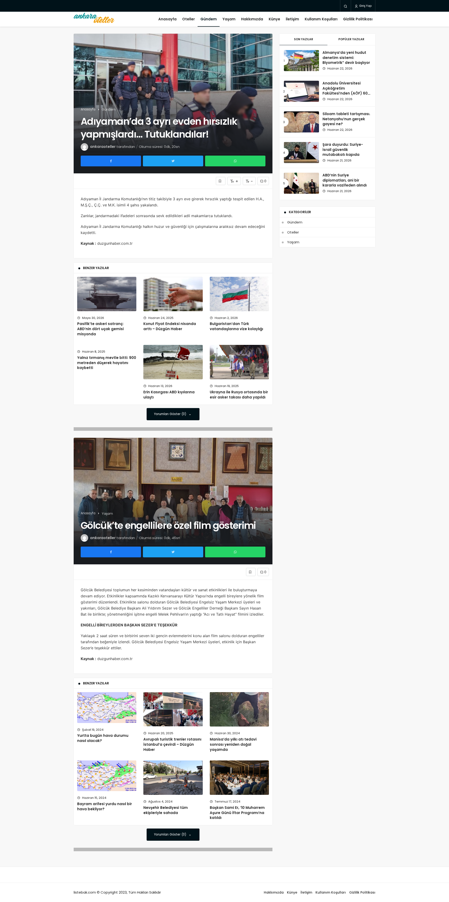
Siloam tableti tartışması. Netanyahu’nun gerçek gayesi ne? (346, 119)
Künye (274, 19)
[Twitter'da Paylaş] (173, 161)
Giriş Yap (365, 6)
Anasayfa (167, 19)
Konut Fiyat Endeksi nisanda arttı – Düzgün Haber (169, 326)
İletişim (292, 19)
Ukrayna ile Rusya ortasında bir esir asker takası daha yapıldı (239, 395)
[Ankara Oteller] (94, 19)
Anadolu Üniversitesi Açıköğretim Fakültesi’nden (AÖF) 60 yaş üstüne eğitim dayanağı (345, 93)
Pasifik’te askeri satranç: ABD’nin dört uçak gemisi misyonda (100, 328)
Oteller (188, 19)
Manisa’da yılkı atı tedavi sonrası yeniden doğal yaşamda (233, 744)
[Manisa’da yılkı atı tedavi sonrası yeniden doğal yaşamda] (239, 709)
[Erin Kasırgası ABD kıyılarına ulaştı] (173, 362)
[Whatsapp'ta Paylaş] (235, 161)
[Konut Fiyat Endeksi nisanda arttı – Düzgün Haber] (173, 294)
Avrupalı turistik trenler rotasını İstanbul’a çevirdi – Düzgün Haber (172, 744)
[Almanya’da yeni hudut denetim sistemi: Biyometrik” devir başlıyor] (301, 60)
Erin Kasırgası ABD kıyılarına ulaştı (169, 395)
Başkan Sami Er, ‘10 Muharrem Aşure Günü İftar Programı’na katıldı (237, 812)
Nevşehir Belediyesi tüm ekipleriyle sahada (165, 810)
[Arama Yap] (345, 6)
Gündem (208, 19)
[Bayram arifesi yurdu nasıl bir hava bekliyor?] (106, 775)
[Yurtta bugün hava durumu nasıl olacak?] (106, 707)
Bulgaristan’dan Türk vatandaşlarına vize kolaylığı (236, 326)
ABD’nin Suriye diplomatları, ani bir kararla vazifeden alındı (344, 180)
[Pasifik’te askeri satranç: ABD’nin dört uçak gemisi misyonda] (106, 294)
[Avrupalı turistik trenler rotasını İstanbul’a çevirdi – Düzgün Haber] (173, 709)
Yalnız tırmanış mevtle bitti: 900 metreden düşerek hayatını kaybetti (106, 362)
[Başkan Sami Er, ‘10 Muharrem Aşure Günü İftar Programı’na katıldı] (239, 777)
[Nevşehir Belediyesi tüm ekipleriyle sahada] (173, 777)
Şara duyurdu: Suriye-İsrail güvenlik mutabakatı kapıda (342, 149)
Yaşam (228, 19)
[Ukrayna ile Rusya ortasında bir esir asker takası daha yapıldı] (239, 362)
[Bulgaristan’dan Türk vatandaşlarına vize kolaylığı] (239, 294)
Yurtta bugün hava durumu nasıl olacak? (102, 738)
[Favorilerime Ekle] (220, 181)
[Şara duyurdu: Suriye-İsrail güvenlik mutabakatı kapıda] (301, 152)
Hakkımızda (252, 19)
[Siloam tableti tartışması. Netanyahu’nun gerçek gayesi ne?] (301, 121)
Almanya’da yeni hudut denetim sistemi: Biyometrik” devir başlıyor (346, 57)
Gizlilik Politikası (358, 19)
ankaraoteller (103, 146)
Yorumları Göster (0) (170, 414)
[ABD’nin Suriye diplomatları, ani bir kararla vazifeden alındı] (301, 183)
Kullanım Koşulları (321, 19)
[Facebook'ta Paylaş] (111, 161)
